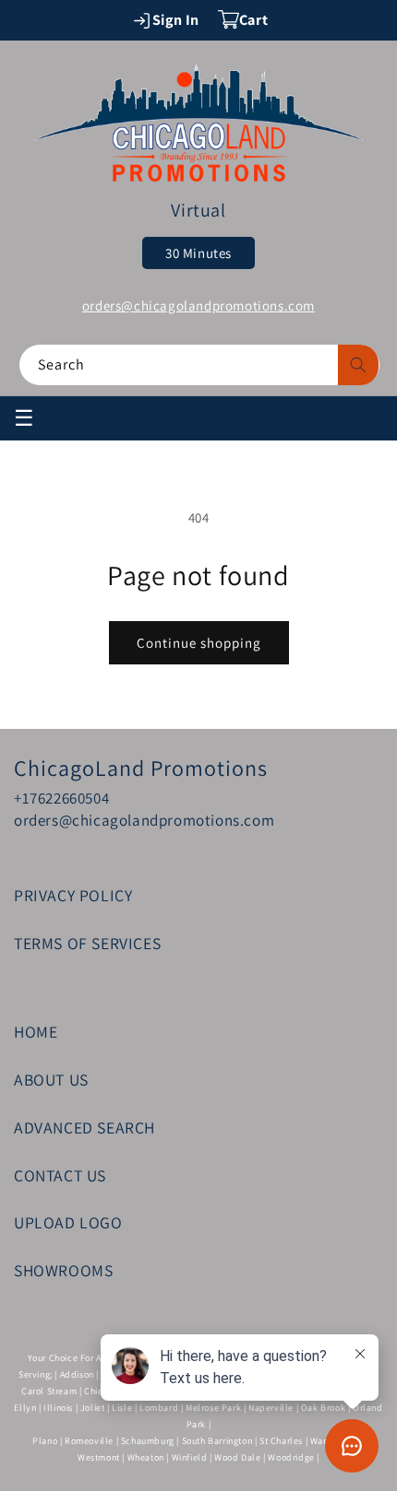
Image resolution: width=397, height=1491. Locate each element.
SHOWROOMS (63, 1270)
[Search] (358, 365)
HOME (35, 1031)
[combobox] (199, 365)
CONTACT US (60, 1175)
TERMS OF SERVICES (87, 943)
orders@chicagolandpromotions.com (198, 305)
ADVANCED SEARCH (84, 1127)
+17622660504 (61, 798)
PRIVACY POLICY (73, 895)
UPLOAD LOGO (68, 1222)
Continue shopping (199, 643)
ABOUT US (51, 1079)
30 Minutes (198, 253)
